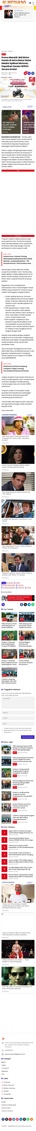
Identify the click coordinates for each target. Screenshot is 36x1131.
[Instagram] (17, 1119)
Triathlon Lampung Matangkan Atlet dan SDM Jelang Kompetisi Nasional (9, 681)
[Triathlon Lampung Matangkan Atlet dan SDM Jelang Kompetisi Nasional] (9, 672)
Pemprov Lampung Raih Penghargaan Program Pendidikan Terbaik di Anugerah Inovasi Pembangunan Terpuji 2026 (9, 644)
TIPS (3, 1074)
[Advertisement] (18, 30)
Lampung (7, 1082)
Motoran (21, 588)
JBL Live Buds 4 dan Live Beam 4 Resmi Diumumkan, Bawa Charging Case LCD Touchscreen (21, 854)
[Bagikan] (32, 73)
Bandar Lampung (9, 1088)
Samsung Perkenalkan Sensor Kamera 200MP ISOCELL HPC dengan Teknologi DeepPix (21, 839)
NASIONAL (5, 1071)
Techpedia (7, 1094)
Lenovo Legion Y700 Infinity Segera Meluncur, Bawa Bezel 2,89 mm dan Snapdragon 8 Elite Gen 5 (21, 861)
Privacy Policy (6, 1108)
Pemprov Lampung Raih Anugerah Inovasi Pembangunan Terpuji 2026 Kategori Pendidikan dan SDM (9, 663)
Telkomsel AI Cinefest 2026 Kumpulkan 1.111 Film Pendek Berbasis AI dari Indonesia (21, 846)
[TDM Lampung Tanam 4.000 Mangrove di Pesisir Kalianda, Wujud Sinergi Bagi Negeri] (9, 617)
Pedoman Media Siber (9, 1105)
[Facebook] (21, 604)
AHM (18, 583)
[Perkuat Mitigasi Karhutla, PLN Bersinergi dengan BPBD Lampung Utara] (27, 635)
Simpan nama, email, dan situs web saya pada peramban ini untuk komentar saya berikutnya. (18, 730)
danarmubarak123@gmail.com (15, 1054)
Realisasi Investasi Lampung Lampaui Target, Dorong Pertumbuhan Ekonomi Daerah (16, 368)
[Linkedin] (20, 1119)
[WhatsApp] (32, 604)
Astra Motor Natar (9, 585)
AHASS (11, 583)
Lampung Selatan (9, 588)
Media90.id (5, 72)
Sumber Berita (7, 592)
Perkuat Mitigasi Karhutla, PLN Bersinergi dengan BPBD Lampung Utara (26, 644)
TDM (29, 588)
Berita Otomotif (9, 1085)
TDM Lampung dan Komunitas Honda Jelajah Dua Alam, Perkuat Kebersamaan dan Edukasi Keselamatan (26, 626)
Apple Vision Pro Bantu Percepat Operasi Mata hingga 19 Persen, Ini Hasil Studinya (21, 832)
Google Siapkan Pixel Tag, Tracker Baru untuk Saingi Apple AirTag (21, 868)
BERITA (3, 54)
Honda (21, 585)
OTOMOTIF (5, 1068)
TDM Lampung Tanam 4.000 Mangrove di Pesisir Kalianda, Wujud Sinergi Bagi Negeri (9, 626)
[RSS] (31, 1119)
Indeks (4, 1102)
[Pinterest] (10, 1119)
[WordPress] (13, 1119)
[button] (30, 3)
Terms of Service (7, 1111)
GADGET (6, 1091)
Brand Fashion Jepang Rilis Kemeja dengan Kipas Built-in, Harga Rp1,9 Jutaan (21, 876)
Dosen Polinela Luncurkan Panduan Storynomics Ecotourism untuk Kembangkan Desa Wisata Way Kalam (26, 663)
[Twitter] (25, 604)
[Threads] (24, 1119)
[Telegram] (29, 604)
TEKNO (4, 1065)
